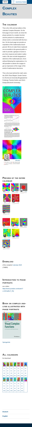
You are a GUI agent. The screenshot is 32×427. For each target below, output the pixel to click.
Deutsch (5, 411)
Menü (5, 2)
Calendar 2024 (17, 265)
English (5, 416)
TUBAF (19, 2)
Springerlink (6, 342)
